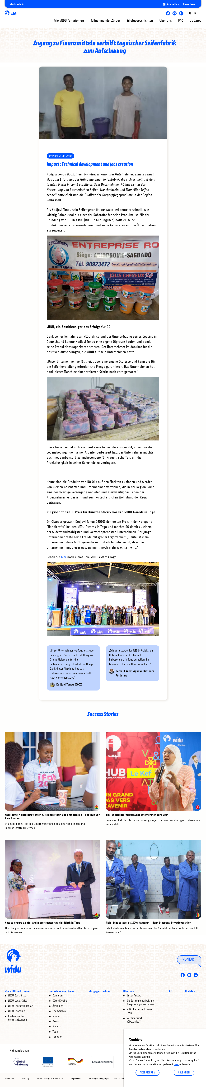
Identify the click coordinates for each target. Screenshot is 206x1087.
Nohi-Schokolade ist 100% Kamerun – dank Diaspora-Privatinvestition (148, 922)
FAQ (180, 21)
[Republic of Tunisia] (198, 807)
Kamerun (57, 995)
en (189, 13)
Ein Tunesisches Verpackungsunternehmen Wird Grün (137, 814)
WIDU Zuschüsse (17, 995)
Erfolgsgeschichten (139, 21)
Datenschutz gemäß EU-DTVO (50, 1078)
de (199, 13)
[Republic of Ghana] (96, 807)
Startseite (15, 4)
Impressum (76, 1078)
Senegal (56, 1026)
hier (176, 1064)
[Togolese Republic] (96, 915)
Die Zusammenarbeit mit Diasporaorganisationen (140, 1002)
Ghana (56, 1016)
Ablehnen (184, 1072)
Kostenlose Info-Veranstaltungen (18, 1018)
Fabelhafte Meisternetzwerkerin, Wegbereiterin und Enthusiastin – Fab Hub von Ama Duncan (52, 816)
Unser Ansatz (133, 995)
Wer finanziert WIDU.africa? (134, 1020)
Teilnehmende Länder (105, 21)
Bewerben (189, 4)
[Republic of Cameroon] (198, 915)
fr (194, 13)
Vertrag (25, 1078)
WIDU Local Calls (17, 1000)
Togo (55, 1031)
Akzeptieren (147, 1072)
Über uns (165, 21)
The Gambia (59, 1011)
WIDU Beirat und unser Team (139, 1011)
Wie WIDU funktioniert (69, 21)
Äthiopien (57, 1006)
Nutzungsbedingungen (99, 1078)
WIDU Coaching (16, 1011)
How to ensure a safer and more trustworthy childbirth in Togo (42, 922)
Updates (195, 21)
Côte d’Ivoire (59, 1000)
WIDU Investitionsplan (20, 1006)
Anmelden (173, 4)
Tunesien (57, 1037)
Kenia (55, 1021)
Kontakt (189, 959)
